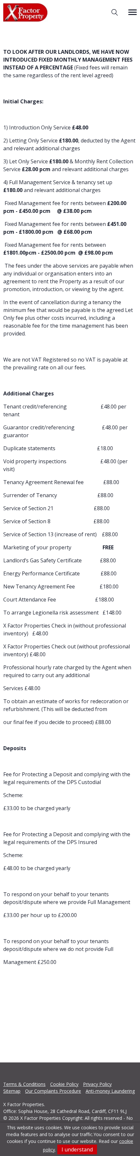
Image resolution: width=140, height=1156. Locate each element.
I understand (77, 1149)
